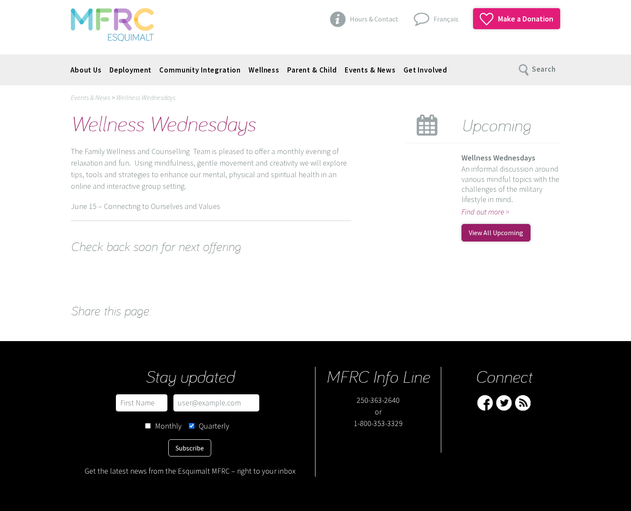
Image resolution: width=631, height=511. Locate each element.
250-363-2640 (378, 400)
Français (446, 19)
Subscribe (190, 448)
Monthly (168, 426)
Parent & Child (312, 70)
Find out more (482, 212)
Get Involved (425, 70)
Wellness (264, 70)
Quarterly (214, 426)
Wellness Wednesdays (146, 97)
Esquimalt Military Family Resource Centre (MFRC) (112, 25)
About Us (86, 70)
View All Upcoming (496, 232)
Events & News (370, 70)
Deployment (130, 70)
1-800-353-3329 (378, 423)
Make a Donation (524, 19)
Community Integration (200, 70)
